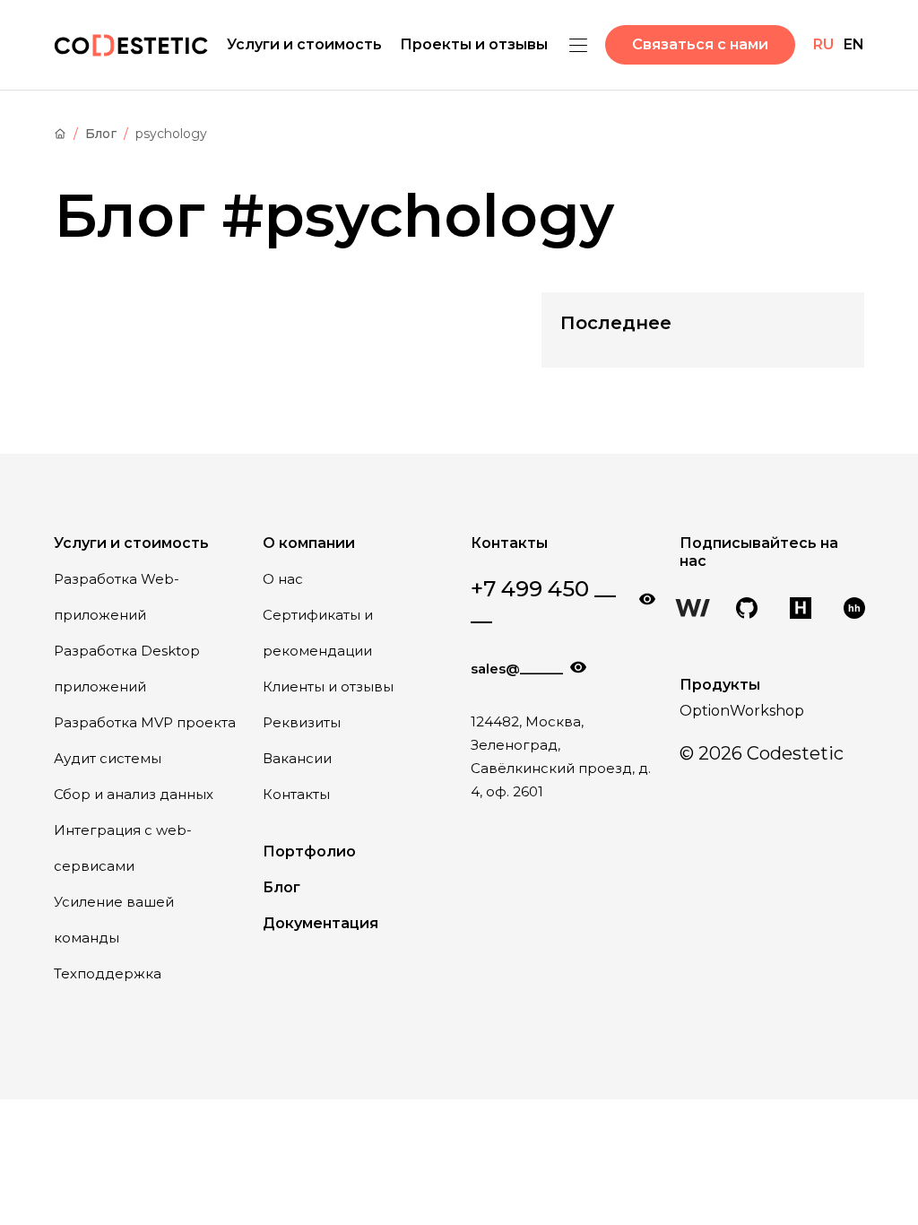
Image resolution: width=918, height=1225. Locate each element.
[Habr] (800, 609)
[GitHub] (747, 609)
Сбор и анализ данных (133, 794)
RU (823, 44)
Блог (101, 133)
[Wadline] (693, 610)
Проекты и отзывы (474, 44)
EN (854, 44)
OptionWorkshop (742, 710)
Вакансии (297, 758)
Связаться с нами (700, 44)
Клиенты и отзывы (328, 686)
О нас (283, 578)
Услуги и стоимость (304, 44)
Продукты (720, 684)
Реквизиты (302, 722)
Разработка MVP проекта (145, 722)
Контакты (296, 794)
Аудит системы (107, 758)
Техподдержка (107, 973)
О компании (309, 543)
